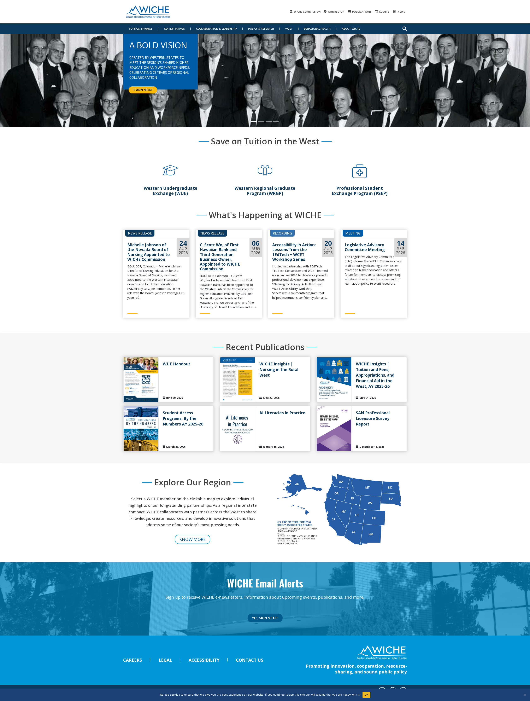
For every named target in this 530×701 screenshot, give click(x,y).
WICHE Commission (307, 11)
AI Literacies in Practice (282, 413)
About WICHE (351, 28)
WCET (289, 28)
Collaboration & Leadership (216, 28)
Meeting (352, 233)
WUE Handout (176, 364)
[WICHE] (148, 12)
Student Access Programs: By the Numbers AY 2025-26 (183, 418)
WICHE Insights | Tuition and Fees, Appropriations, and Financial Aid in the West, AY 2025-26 (375, 375)
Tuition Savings (141, 28)
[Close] (525, 695)
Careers (132, 660)
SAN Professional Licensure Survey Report (373, 418)
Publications (362, 11)
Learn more (143, 90)
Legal (165, 660)
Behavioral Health (317, 28)
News (401, 11)
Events (384, 11)
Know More (192, 539)
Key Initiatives (174, 28)
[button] (40, 80)
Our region (335, 11)
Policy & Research (261, 28)
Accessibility (204, 660)
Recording (282, 233)
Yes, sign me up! (265, 618)
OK (367, 694)
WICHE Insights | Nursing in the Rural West (278, 369)
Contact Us (249, 660)
